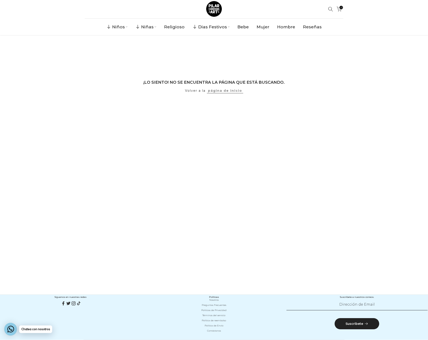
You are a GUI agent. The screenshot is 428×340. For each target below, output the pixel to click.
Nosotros (214, 299)
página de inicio (225, 91)
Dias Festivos (212, 26)
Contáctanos (214, 330)
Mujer (263, 26)
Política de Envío (214, 325)
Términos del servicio (213, 315)
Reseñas (312, 26)
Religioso (174, 26)
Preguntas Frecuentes (214, 305)
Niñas (147, 26)
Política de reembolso (214, 320)
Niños (118, 26)
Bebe (243, 26)
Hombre (286, 26)
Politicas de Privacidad (213, 310)
